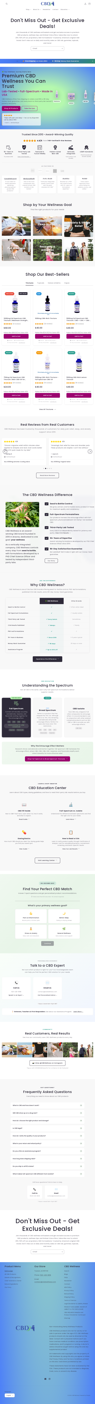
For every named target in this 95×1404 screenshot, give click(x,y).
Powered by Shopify (85, 1395)
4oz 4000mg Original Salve (14, 462)
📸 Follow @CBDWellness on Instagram (47, 1063)
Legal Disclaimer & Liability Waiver (76, 1304)
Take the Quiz (29, 108)
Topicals (40, 283)
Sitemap (67, 1318)
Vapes (66, 283)
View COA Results (62, 533)
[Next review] (90, 451)
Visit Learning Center (46, 860)
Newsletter (68, 1281)
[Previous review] (5, 451)
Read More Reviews (47, 475)
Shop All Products (11, 108)
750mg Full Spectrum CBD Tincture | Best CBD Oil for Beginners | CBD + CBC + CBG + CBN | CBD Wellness (16, 380)
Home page (9, 1271)
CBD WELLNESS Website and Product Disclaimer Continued (74, 1314)
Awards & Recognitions (13, 1277)
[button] (7, 4)
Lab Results (22, 342)
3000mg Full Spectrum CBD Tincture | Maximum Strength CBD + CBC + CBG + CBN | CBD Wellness (15, 321)
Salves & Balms (54, 283)
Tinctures (29, 283)
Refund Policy (69, 1294)
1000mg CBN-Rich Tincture (46, 318)
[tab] (43, 468)
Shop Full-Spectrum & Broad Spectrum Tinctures (46, 759)
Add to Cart (16, 336)
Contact (67, 1284)
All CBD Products (10, 1274)
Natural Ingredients (11, 1284)
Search (66, 1271)
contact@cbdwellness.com (45, 1282)
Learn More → (78, 1011)
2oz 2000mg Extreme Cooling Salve (63, 462)
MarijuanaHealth (29, 179)
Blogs (66, 1274)
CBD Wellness (75, 1395)
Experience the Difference (46, 659)
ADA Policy (68, 1287)
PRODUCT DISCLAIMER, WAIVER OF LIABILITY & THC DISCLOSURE (75, 1308)
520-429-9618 (45, 1275)
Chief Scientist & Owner (13, 1281)
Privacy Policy (69, 1290)
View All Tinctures (46, 409)
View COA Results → (24, 157)
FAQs (66, 1277)
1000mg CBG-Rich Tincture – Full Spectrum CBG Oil (46, 378)
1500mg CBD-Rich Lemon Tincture (76, 378)
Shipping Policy (69, 1297)
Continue (47, 943)
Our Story (51, 561)
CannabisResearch (10, 179)
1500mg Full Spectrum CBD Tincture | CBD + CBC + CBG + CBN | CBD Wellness (78, 320)
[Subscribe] (62, 48)
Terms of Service (70, 1300)
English (9, 1395)
